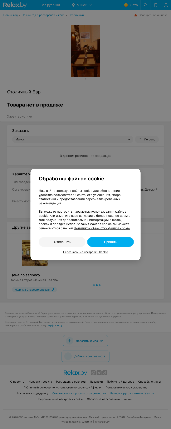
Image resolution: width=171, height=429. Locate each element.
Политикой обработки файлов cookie (102, 228)
